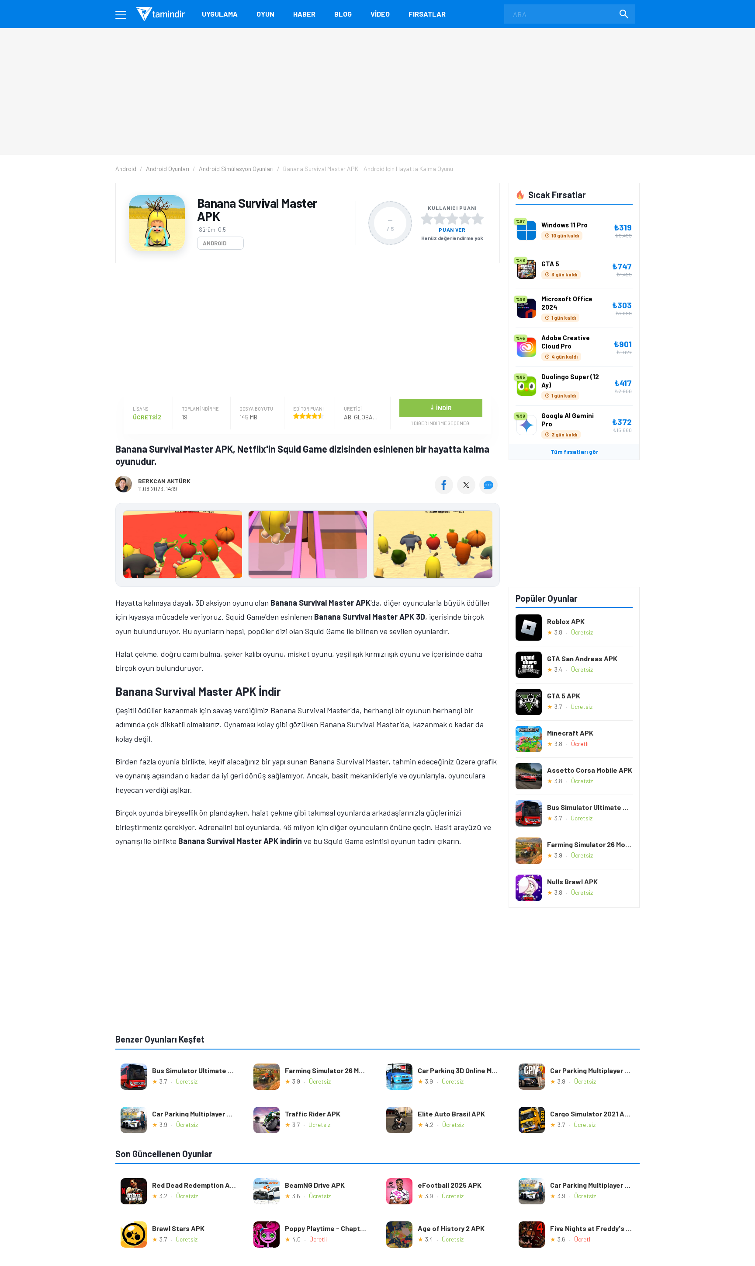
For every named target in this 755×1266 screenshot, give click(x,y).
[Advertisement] (305, 331)
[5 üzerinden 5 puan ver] (477, 219)
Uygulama (220, 14)
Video (380, 14)
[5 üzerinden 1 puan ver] (427, 219)
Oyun (265, 14)
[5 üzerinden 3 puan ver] (452, 219)
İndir (440, 407)
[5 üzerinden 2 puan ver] (439, 219)
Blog (343, 14)
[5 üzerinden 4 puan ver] (465, 219)
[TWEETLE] (467, 491)
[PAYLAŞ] (446, 491)
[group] (307, 546)
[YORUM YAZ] (489, 491)
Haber (304, 14)
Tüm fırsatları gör (574, 451)
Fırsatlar (427, 14)
